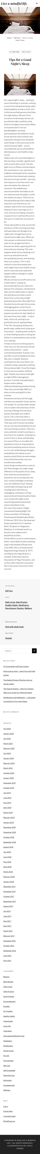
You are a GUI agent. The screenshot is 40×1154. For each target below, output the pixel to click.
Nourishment (10, 608)
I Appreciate (8, 1021)
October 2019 (8, 788)
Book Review (8, 982)
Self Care (17, 38)
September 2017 (9, 901)
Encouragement (9, 1001)
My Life (6, 1056)
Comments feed (9, 1116)
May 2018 (7, 862)
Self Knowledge (9, 1070)
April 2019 (7, 807)
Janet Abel (16, 52)
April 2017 (7, 926)
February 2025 (9, 748)
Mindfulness (24, 605)
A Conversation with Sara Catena (16, 666)
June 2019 (7, 798)
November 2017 (9, 891)
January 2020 (8, 778)
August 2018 (8, 847)
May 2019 (7, 803)
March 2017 (8, 931)
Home (9, 38)
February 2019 (9, 817)
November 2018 (9, 832)
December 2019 (9, 783)
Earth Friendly (8, 996)
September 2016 (9, 951)
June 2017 (7, 916)
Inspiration (7, 1031)
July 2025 (7, 738)
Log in (5, 1106)
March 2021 (8, 768)
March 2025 (8, 743)
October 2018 (8, 837)
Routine (20, 608)
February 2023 (9, 763)
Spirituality (7, 1080)
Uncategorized (9, 1085)
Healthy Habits (11, 605)
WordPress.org (9, 1121)
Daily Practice (21, 602)
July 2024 (7, 753)
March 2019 (8, 812)
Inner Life (7, 1026)
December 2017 (9, 886)
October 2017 (8, 896)
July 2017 (7, 911)
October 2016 (8, 946)
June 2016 (7, 956)
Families (6, 1006)
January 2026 (8, 733)
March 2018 (8, 872)
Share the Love (9, 1075)
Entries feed (7, 1111)
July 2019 (7, 793)
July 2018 (7, 852)
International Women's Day (13, 1036)
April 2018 (7, 867)
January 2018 (8, 882)
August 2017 (8, 906)
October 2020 (8, 773)
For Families (8, 1011)
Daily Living (10, 602)
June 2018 (7, 857)
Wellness (28, 608)
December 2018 (9, 827)
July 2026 (7, 729)
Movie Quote (8, 1051)
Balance (6, 977)
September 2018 (9, 842)
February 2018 (9, 877)
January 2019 (8, 822)
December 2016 (9, 941)
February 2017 (9, 936)
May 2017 (7, 921)
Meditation (7, 1041)
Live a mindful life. (14, 3)
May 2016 (7, 960)
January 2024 (8, 758)
